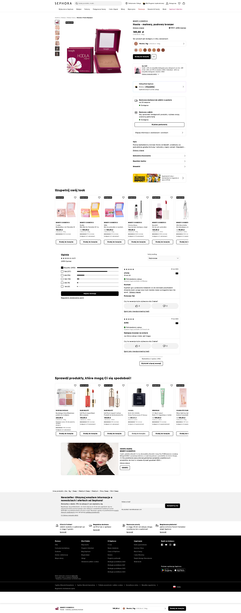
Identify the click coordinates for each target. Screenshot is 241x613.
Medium (95, 491)
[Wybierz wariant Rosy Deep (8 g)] (158, 50)
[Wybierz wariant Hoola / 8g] (136, 50)
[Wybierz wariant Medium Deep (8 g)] (149, 50)
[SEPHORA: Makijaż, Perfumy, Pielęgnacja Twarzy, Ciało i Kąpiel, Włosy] (63, 3)
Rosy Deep (104, 491)
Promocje (75, 577)
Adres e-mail (126, 502)
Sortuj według (152, 254)
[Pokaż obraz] (57, 22)
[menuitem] (133, 3)
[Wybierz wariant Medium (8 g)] (154, 50)
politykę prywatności (93, 512)
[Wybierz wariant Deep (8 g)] (145, 50)
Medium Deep (84, 491)
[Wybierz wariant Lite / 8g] (140, 50)
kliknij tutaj (75, 575)
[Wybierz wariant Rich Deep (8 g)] (163, 50)
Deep (75, 491)
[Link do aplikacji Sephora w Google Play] (167, 570)
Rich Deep (114, 491)
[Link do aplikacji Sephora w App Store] (179, 570)
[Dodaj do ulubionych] (75, 197)
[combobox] (164, 258)
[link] (90, 293)
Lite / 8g (67, 491)
